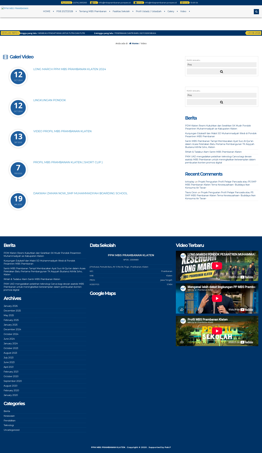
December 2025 (12, 310)
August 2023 (10, 353)
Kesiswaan (9, 416)
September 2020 (13, 381)
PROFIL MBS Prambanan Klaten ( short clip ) (68, 162)
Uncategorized (11, 430)
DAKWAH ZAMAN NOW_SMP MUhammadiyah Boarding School (80, 193)
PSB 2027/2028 (64, 11)
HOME (46, 11)
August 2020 (10, 385)
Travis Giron (191, 192)
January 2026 (11, 306)
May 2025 (9, 315)
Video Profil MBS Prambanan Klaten (62, 131)
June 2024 (9, 338)
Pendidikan (9, 420)
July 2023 (8, 357)
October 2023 (11, 348)
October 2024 (11, 334)
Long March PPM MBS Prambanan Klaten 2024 (69, 69)
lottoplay (189, 181)
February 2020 (11, 390)
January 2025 (10, 324)
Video (183, 11)
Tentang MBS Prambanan (93, 11)
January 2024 (11, 343)
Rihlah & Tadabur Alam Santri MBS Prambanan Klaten (213, 151)
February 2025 (11, 320)
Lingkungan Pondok (49, 100)
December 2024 (12, 329)
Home (135, 43)
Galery (171, 11)
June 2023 (9, 362)
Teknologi (9, 425)
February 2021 (11, 371)
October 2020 (11, 376)
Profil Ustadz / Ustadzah (148, 11)
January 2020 (11, 395)
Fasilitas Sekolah (121, 11)
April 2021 (9, 367)
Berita (7, 411)
